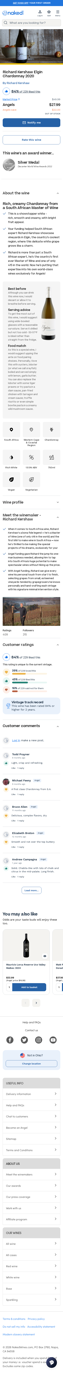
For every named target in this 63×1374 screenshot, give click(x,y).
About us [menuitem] (12, 1163)
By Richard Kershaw (16, 83)
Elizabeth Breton (23, 833)
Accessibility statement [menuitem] (41, 1326)
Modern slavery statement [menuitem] (19, 1334)
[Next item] (36, 1003)
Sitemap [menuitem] (11, 1139)
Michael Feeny (21, 780)
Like (13, 768)
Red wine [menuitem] (11, 1266)
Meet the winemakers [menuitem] (19, 1174)
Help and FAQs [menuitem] (15, 1105)
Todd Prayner (21, 754)
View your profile (6, 740)
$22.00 (56, 109)
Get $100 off (21, 3)
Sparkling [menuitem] (12, 1299)
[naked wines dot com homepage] (13, 13)
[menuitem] (10, 1039)
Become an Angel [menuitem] (17, 1127)
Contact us (31, 1030)
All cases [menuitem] (11, 1255)
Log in (16, 740)
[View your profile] (6, 755)
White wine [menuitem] (12, 1277)
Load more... (32, 890)
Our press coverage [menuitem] (18, 1197)
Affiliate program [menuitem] (16, 1219)
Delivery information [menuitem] (18, 1094)
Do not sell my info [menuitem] (14, 1326)
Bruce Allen (19, 806)
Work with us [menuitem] (13, 1208)
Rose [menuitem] (9, 1288)
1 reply (20, 768)
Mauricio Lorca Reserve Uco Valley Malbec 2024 (26, 966)
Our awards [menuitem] (13, 1185)
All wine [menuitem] (11, 1243)
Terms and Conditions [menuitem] (19, 1150)
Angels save (9, 109)
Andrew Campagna (24, 859)
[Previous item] (26, 1003)
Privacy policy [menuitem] (36, 1319)
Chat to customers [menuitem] (17, 1116)
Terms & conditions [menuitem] (14, 1319)
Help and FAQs (32, 1022)
